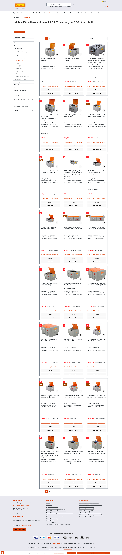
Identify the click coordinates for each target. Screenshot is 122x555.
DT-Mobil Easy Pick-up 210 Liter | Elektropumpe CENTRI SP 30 (73, 171)
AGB (47, 515)
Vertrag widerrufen (19, 529)
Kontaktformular (26, 525)
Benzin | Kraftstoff (20, 65)
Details (50, 90)
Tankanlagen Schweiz (20, 79)
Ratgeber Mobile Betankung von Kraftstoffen (91, 515)
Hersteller (16, 95)
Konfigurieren (71, 553)
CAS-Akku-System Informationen (88, 517)
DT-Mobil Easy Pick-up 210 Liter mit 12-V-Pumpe (95, 171)
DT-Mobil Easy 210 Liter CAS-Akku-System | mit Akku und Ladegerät (96, 115)
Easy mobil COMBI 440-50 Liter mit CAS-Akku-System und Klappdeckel (95, 452)
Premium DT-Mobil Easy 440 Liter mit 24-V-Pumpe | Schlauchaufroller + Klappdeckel (73, 340)
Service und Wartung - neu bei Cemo (89, 503)
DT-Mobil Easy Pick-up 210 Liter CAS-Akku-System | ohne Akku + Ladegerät (96, 227)
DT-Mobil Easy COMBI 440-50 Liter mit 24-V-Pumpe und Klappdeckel (73, 452)
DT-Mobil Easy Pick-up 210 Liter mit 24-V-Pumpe (49, 227)
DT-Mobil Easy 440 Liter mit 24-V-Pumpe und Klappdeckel (96, 283)
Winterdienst (17, 85)
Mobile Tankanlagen (20, 58)
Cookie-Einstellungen (51, 522)
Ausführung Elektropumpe (21, 103)
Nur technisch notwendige (85, 553)
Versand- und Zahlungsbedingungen (55, 509)
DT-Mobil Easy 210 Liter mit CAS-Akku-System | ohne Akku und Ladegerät (49, 171)
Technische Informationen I (86, 507)
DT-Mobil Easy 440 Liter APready (71, 59)
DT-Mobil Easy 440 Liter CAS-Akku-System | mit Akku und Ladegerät (96, 340)
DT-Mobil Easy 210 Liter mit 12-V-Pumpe (49, 115)
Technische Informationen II (86, 509)
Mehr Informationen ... (59, 553)
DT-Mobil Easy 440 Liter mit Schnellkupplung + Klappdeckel (49, 284)
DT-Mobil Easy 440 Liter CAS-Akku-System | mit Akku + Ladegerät (50, 396)
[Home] (14, 13)
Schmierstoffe (19, 68)
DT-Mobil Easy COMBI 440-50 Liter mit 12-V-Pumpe (50, 452)
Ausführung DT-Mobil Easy (21, 99)
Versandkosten (56, 543)
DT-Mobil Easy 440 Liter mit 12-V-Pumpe (72, 283)
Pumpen (16, 40)
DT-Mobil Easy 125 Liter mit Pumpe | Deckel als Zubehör (96, 59)
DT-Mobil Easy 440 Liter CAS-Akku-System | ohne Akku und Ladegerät (73, 396)
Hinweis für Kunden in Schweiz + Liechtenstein (58, 524)
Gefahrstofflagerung (19, 37)
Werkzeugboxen (18, 45)
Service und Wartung (20, 90)
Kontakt (48, 503)
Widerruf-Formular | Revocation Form (56, 511)
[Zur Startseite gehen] (20, 6)
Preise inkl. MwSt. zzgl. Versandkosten (50, 86)
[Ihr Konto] (99, 6)
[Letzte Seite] (55, 38)
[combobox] (58, 4)
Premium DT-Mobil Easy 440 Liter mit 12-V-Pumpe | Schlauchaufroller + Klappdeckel (49, 340)
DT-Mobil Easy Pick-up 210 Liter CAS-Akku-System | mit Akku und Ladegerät (73, 227)
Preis (15, 114)
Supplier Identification (52, 507)
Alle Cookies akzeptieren (102, 553)
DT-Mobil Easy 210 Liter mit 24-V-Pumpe (72, 115)
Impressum (49, 505)
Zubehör (16, 87)
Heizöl (17, 63)
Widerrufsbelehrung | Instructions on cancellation (59, 513)
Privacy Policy (50, 520)
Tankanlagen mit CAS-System (23, 76)
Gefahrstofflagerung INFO (86, 511)
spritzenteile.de (68, 549)
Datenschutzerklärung (52, 518)
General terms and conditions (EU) (55, 517)
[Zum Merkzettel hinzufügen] (57, 54)
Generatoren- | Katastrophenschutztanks (22, 52)
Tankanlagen (18, 48)
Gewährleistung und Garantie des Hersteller (90, 505)
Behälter (16, 43)
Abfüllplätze (18, 73)
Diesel (17, 55)
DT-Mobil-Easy (19, 60)
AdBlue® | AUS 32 (20, 71)
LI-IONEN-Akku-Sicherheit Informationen (90, 513)
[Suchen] (73, 4)
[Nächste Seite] (52, 38)
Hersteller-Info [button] (50, 93)
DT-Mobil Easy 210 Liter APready (48, 59)
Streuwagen (17, 82)
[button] (19, 32)
